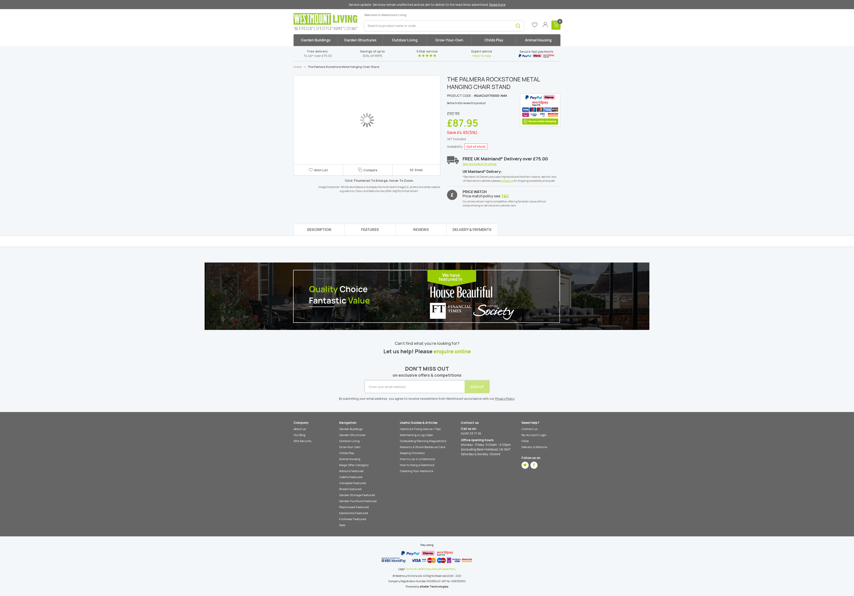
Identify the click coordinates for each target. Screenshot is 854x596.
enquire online (452, 351)
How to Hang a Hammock (417, 465)
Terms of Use (413, 569)
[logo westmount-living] (326, 21)
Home (298, 67)
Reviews (421, 229)
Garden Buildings (351, 429)
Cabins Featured (350, 477)
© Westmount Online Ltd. (408, 576)
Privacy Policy (431, 569)
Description (319, 229)
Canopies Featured (352, 483)
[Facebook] (534, 465)
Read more (497, 4)
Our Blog (299, 435)
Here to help (482, 56)
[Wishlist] (534, 25)
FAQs (525, 441)
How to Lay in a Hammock (417, 459)
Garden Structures (352, 435)
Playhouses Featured (354, 507)
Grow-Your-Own (350, 447)
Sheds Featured (350, 489)
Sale (342, 525)
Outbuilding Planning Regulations (423, 441)
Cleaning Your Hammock (416, 471)
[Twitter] (525, 465)
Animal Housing (349, 459)
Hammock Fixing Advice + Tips (420, 429)
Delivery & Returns (534, 447)
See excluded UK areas (480, 164)
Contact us (530, 429)
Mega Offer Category (354, 465)
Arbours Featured (351, 471)
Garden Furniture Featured (358, 501)
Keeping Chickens (412, 453)
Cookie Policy (448, 569)
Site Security (303, 441)
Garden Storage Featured (357, 495)
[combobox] (444, 26)
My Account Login (534, 435)
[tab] (471, 229)
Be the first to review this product (466, 103)
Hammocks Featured (353, 513)
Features (370, 229)
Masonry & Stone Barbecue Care (422, 447)
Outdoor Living (349, 441)
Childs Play (346, 453)
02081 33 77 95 (471, 433)
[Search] (518, 26)
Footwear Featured (352, 519)
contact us (507, 181)
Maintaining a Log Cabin (416, 435)
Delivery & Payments (472, 229)
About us (300, 429)
